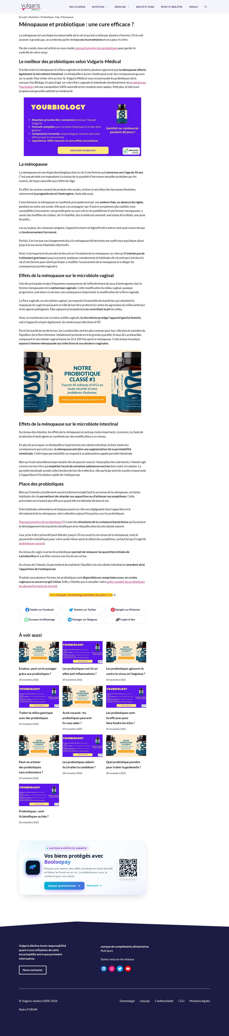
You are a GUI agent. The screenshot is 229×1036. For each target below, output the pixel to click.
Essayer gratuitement (62, 885)
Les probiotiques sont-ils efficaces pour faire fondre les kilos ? (121, 718)
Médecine (120, 7)
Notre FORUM (28, 1009)
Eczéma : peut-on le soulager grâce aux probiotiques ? (37, 671)
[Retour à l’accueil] (30, 6)
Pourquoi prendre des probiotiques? (41, 522)
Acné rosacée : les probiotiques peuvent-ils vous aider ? (77, 718)
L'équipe (145, 1001)
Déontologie (127, 1001)
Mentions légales (199, 1001)
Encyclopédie (77, 7)
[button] (205, 7)
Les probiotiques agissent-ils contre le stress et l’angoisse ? (125, 671)
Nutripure (107, 950)
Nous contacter (33, 970)
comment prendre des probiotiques (96, 48)
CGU (181, 1001)
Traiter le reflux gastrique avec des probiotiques (36, 715)
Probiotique (47, 17)
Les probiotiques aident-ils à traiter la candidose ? (79, 764)
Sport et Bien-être (171, 7)
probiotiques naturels (32, 543)
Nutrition (98, 7)
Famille (193, 7)
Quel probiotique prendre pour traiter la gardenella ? (123, 764)
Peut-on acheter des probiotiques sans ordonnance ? (31, 767)
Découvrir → (94, 885)
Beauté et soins (145, 7)
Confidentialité (164, 1001)
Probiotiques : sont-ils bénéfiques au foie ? (34, 813)
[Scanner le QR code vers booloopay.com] (128, 868)
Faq (57, 17)
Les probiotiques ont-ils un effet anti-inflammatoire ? (80, 671)
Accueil (23, 17)
